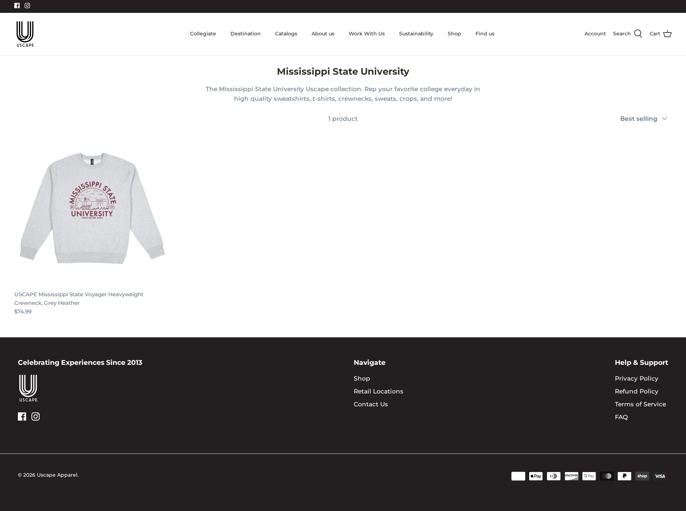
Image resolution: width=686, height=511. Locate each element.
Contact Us (371, 404)
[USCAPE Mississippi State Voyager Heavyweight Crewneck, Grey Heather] (92, 208)
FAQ (621, 417)
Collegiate (203, 33)
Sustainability (416, 33)
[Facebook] (17, 5)
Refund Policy (636, 391)
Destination (245, 33)
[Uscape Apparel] (25, 34)
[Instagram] (27, 5)
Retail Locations (378, 391)
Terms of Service (640, 404)
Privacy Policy (636, 378)
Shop (454, 33)
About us (323, 33)
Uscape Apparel (57, 475)
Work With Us (367, 33)
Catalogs (286, 33)
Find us (485, 33)
